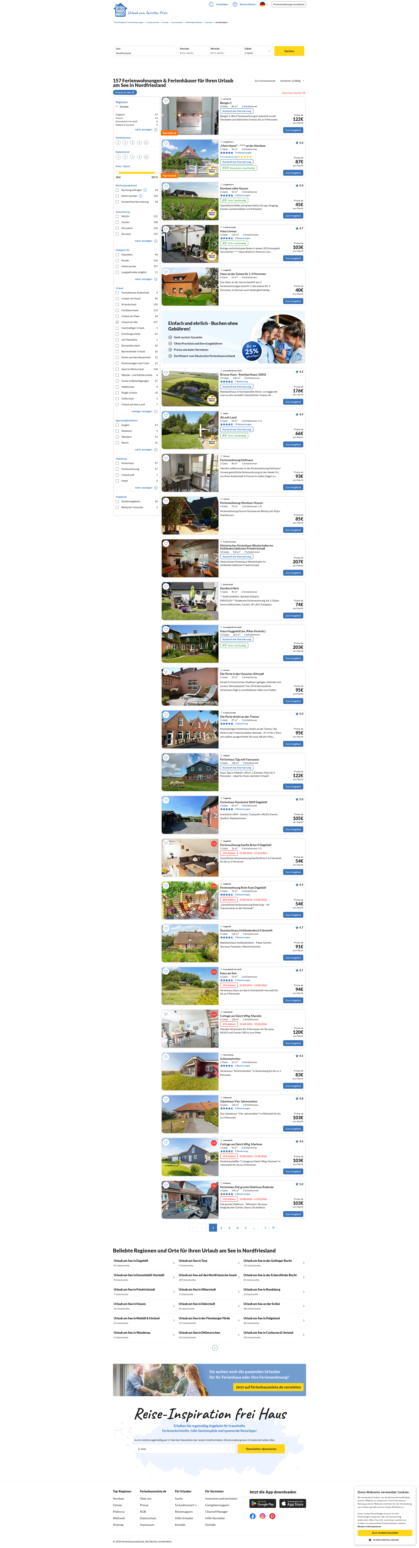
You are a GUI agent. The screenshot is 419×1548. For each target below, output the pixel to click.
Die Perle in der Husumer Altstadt (242, 674)
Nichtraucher (139, 266)
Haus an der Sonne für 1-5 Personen (243, 274)
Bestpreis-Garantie (139, 507)
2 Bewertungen (242, 238)
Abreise (215, 48)
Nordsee (118, 1498)
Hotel (139, 480)
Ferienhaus (139, 463)
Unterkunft (139, 474)
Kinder (139, 260)
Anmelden (222, 4)
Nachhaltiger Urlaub (139, 327)
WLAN (139, 216)
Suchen (289, 51)
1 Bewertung (241, 381)
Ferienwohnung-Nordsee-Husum (241, 503)
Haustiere (139, 254)
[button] (385, 1539)
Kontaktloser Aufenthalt (139, 292)
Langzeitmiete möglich (139, 272)
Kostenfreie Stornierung (139, 201)
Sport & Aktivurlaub (139, 369)
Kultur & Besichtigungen (139, 380)
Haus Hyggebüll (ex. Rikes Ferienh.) (242, 631)
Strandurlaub (139, 304)
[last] (273, 1228)
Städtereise (139, 386)
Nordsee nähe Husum (234, 188)
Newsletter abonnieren (261, 1449)
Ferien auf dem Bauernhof (139, 357)
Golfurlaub (139, 398)
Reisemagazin (184, 1511)
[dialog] (385, 1515)
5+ (146, 142)
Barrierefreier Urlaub (139, 351)
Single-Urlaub (139, 392)
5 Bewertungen (242, 195)
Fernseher (139, 227)
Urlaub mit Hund (139, 298)
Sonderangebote (139, 501)
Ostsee (117, 1505)
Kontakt (180, 1524)
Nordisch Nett (229, 588)
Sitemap (118, 1524)
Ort (118, 48)
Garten (139, 222)
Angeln (139, 424)
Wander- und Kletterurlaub (139, 374)
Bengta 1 (226, 103)
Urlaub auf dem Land (139, 404)
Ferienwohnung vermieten (288, 4)
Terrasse (139, 233)
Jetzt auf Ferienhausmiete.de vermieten (268, 1387)
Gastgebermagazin (217, 1505)
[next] (265, 1228)
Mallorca (118, 1511)
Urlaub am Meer (139, 316)
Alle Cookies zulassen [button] (385, 1532)
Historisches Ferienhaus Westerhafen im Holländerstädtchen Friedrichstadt (246, 547)
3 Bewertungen (242, 1065)
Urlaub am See (139, 321)
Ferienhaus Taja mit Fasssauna (239, 759)
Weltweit (119, 1518)
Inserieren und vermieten (221, 1498)
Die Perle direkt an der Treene (239, 716)
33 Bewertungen (243, 424)
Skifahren (139, 430)
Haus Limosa (228, 231)
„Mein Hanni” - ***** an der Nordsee (243, 145)
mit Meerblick (139, 339)
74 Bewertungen (243, 152)
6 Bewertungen (242, 1108)
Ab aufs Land (228, 417)
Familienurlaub (139, 310)
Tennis (139, 442)
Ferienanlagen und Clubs (139, 363)
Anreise (184, 48)
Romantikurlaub (139, 345)
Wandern (139, 436)
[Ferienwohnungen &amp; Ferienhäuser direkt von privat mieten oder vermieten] (140, 12)
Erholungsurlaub (139, 333)
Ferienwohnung (139, 468)
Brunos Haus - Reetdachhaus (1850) (243, 374)
